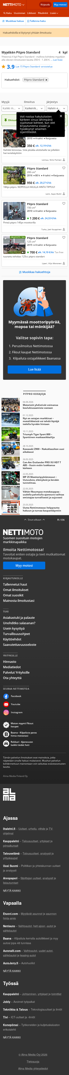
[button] (12, 105)
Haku (9, 13)
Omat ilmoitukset (15, 590)
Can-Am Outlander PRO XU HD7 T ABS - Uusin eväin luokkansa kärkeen (34, 464)
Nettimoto (13, 4)
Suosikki (63, 168)
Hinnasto (9, 662)
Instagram (16, 712)
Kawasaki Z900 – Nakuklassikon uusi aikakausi (34, 449)
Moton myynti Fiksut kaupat (22, 725)
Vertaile (7, 144)
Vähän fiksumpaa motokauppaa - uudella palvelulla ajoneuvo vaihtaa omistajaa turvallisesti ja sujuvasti (34, 493)
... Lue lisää (56, 59)
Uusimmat (19, 13)
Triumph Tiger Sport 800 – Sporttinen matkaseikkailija (34, 434)
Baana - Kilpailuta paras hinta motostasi (24, 734)
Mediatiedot (12, 667)
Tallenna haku (38, 21)
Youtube (15, 704)
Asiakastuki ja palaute (19, 618)
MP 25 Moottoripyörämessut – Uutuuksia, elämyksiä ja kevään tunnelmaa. (34, 478)
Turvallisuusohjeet (16, 634)
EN (62, 519)
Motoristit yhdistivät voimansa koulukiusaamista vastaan (34, 405)
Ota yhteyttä (12, 678)
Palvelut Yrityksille (16, 672)
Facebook (16, 696)
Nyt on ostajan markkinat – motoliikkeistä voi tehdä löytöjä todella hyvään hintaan (34, 419)
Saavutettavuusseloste (19, 645)
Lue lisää (34, 369)
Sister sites (23, 4)
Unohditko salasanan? (19, 623)
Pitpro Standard (34, 145)
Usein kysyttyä (14, 628)
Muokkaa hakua (15, 21)
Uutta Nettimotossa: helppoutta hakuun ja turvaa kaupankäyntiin (34, 508)
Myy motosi (60, 4)
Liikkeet (31, 13)
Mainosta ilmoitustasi (18, 601)
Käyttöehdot (12, 639)
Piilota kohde (6, 132)
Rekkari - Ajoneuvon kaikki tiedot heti (22, 743)
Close (61, 116)
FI (58, 519)
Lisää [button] (53, 13)
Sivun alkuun (34, 519)
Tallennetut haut (15, 584)
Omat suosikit (13, 595)
